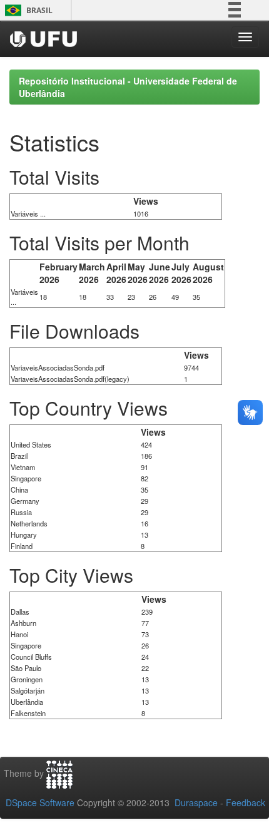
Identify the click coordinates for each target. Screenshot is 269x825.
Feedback (245, 802)
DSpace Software (40, 802)
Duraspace (196, 802)
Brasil (26, 10)
